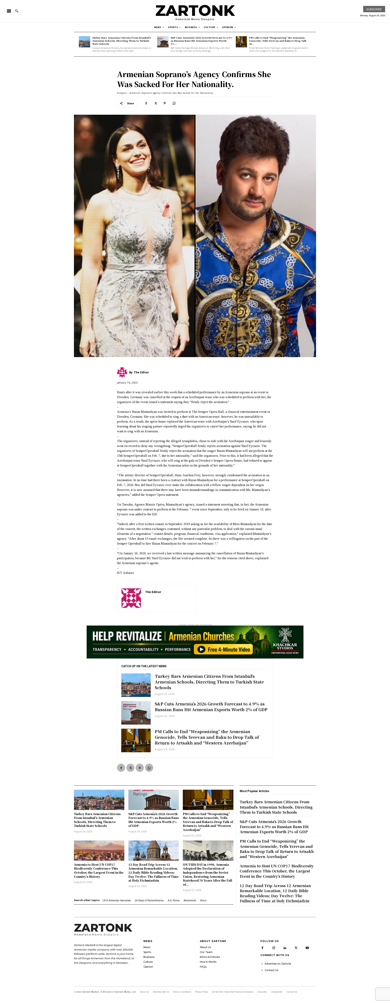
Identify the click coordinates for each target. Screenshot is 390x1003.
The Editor (153, 592)
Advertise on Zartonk (278, 963)
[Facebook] (146, 103)
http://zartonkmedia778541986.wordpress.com (168, 597)
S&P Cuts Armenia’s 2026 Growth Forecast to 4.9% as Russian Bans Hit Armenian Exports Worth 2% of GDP (211, 706)
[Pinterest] (165, 103)
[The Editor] (131, 598)
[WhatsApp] (174, 103)
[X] (155, 103)
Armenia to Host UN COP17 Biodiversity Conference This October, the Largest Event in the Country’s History (99, 870)
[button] (16, 10)
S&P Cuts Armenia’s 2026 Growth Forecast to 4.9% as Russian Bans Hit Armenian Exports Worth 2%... (201, 41)
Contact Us (271, 970)
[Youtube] (307, 948)
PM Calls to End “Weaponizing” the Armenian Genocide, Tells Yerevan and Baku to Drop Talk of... (277, 41)
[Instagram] (274, 948)
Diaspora (122, 93)
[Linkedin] (285, 948)
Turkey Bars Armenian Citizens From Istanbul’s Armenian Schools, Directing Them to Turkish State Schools (121, 41)
